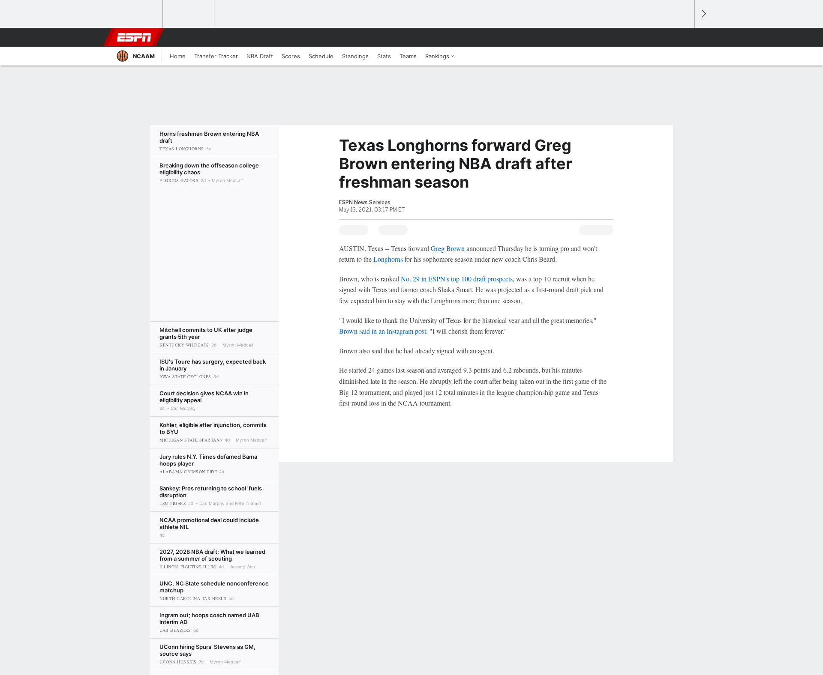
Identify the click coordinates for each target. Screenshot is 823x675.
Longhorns (388, 258)
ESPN (134, 37)
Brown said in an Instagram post (382, 330)
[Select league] (137, 14)
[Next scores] (703, 14)
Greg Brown (448, 248)
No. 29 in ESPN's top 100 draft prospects (457, 278)
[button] (684, 37)
